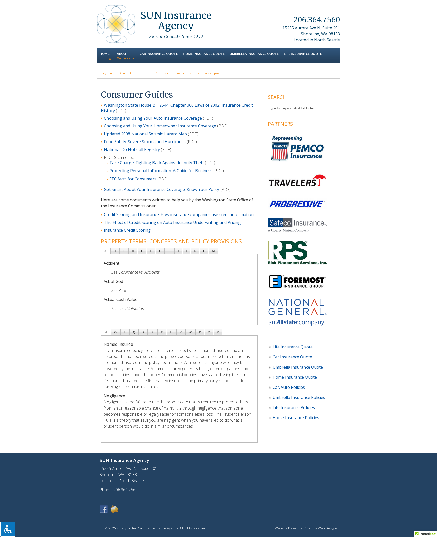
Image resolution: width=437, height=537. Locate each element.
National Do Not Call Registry (132, 149)
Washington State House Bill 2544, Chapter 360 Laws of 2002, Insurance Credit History (177, 107)
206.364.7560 (316, 19)
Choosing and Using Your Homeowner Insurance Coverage (160, 126)
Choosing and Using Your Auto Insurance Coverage (153, 118)
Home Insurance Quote (295, 377)
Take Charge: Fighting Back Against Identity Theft (156, 162)
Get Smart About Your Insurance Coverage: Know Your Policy (161, 189)
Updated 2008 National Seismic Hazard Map (145, 134)
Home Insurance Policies (296, 417)
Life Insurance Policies (294, 407)
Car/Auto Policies (289, 387)
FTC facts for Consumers (132, 179)
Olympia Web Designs (321, 528)
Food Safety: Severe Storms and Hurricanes (145, 141)
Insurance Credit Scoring (127, 230)
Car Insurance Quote (292, 357)
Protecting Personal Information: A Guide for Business (160, 171)
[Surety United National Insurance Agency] (116, 41)
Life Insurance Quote (293, 347)
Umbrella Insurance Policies (299, 397)
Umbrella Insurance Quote (298, 367)
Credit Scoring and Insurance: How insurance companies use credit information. (179, 214)
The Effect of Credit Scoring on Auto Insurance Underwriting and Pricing (172, 222)
